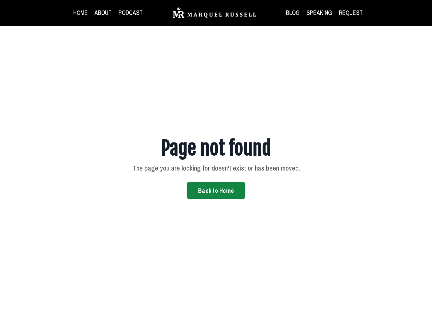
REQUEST (351, 12)
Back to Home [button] (216, 190)
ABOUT (103, 12)
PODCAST (130, 12)
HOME (80, 12)
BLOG (293, 12)
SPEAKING (319, 12)
